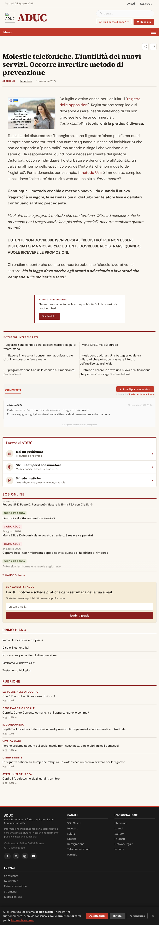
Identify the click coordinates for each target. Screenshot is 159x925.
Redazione (26, 81)
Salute (71, 833)
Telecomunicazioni (78, 849)
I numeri (119, 839)
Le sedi (118, 828)
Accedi (131, 3)
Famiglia (72, 854)
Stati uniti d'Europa (17, 774)
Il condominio (13, 724)
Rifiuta (117, 916)
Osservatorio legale (18, 708)
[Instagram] (25, 856)
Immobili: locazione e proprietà (22, 640)
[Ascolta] (153, 46)
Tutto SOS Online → (13, 575)
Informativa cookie (22, 920)
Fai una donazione (15, 886)
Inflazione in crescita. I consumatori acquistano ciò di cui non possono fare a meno (38, 357)
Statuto (119, 833)
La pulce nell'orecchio (20, 691)
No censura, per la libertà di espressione (29, 655)
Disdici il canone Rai (15, 647)
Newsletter (11, 881)
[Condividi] (145, 46)
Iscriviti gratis (79, 615)
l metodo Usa (90, 172)
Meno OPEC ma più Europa (100, 345)
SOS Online (13, 494)
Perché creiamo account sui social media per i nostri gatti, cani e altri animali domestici (60, 745)
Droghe (71, 839)
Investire (72, 828)
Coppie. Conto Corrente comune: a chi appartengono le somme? (45, 712)
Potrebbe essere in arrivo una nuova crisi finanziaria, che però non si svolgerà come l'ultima (115, 372)
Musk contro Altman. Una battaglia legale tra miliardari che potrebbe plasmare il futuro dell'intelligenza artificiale (110, 359)
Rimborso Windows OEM (18, 663)
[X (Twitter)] (16, 856)
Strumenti (10, 891)
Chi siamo (120, 823)
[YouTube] (33, 856)
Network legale (123, 844)
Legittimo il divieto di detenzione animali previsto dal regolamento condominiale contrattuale (63, 729)
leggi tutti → (9, 700)
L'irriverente (12, 757)
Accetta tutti (97, 916)
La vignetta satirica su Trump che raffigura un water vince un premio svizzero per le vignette (63, 762)
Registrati (146, 3)
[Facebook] (7, 856)
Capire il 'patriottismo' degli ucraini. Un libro (31, 778)
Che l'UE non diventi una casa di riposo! (28, 696)
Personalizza (137, 916)
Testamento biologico (16, 670)
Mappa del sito (13, 897)
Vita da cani (11, 741)
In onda (119, 849)
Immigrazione (75, 844)
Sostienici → (49, 316)
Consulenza (11, 876)
